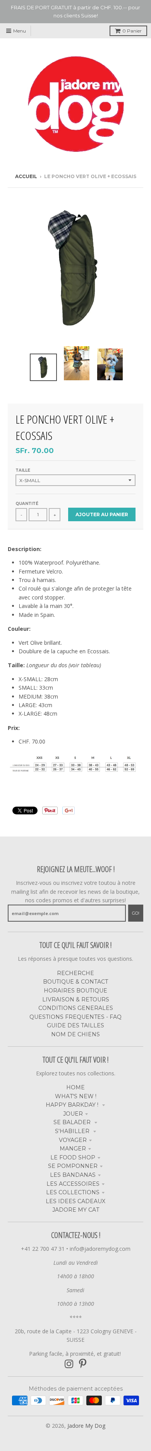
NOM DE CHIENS (75, 1034)
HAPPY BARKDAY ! (73, 1104)
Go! (135, 913)
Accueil (26, 176)
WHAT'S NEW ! (75, 1096)
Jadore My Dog (86, 1425)
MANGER (73, 1148)
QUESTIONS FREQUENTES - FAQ (75, 1016)
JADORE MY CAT (75, 1209)
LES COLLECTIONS (73, 1192)
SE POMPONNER (73, 1166)
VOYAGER (73, 1140)
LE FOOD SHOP (72, 1157)
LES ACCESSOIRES (73, 1183)
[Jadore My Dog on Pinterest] (82, 1364)
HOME (75, 1087)
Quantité (26, 503)
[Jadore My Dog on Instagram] (69, 1364)
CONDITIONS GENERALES (75, 1008)
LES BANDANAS (73, 1174)
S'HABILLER (73, 1131)
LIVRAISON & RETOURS (75, 999)
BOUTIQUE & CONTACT (75, 981)
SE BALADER (72, 1122)
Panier (132, 31)
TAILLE (22, 470)
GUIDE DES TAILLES (75, 1025)
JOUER (73, 1113)
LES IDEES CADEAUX (75, 1201)
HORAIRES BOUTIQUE (75, 990)
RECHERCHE (75, 973)
